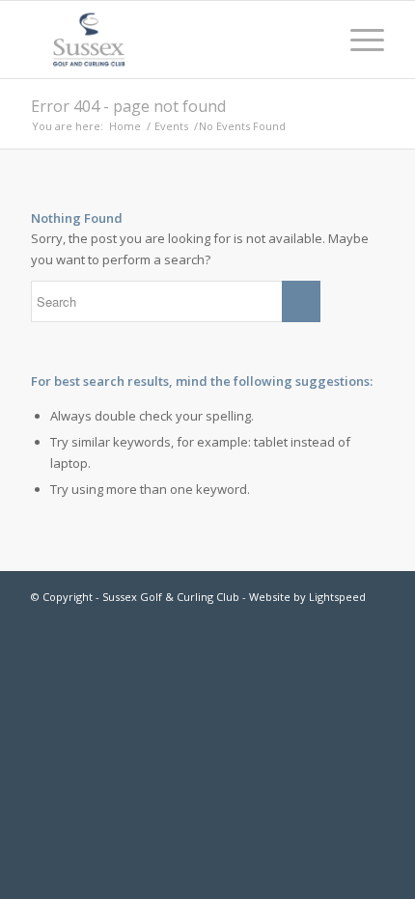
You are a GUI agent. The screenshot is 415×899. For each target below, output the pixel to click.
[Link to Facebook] (340, 616)
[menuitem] (312, 39)
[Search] (312, 39)
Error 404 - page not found (128, 106)
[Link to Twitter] (369, 616)
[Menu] (357, 39)
